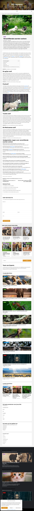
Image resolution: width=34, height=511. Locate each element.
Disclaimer (4, 442)
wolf (11, 176)
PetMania (5, 286)
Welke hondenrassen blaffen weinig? (16, 253)
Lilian (15, 255)
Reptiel (5, 355)
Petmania (17, 4)
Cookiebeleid (8, 509)
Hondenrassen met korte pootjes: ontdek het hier (27, 253)
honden (13, 56)
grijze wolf (6, 176)
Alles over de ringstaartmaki (9, 351)
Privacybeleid (11, 509)
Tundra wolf (5, 64)
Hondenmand (5, 426)
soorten (9, 176)
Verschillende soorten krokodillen (11, 69)
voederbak (21, 56)
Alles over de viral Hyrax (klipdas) (10, 285)
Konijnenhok (4, 427)
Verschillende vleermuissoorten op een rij (12, 111)
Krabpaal (4, 429)
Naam (4, 212)
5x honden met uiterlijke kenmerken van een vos (14, 178)
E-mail (18, 212)
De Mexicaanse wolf (6, 65)
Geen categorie (6, 342)
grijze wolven (12, 146)
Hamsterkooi (5, 425)
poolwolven (26, 85)
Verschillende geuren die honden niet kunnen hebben (24, 180)
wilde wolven (23, 169)
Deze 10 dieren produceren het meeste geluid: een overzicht (15, 298)
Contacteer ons (5, 405)
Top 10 (5, 289)
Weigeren (11, 507)
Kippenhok (4, 428)
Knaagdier (5, 276)
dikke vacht (26, 88)
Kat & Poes (7, 243)
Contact (4, 443)
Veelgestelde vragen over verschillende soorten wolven (11, 66)
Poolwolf (4, 63)
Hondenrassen (28, 243)
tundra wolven (13, 153)
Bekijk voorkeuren (18, 507)
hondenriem (6, 57)
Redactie (5, 40)
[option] (7, 394)
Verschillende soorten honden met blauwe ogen (13, 81)
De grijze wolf (5, 62)
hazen (8, 91)
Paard (3, 415)
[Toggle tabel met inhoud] (18, 61)
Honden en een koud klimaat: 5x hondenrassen (9, 180)
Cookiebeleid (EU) (5, 407)
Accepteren (4, 507)
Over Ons (15, 509)
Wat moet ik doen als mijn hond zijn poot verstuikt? (6, 238)
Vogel (5, 329)
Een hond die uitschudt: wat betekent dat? (26, 238)
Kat (3, 411)
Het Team (4, 437)
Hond (4, 36)
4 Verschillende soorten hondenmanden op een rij (13, 137)
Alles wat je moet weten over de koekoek (11, 338)
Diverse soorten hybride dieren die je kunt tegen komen (14, 125)
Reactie (4, 201)
